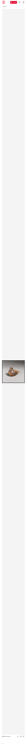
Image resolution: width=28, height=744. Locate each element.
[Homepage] (3, 2)
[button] (13, 371)
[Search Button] (19, 2)
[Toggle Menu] (23, 2)
